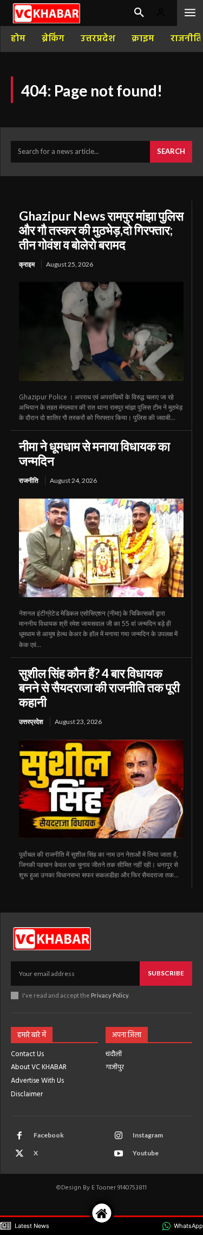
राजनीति (28, 480)
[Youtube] (118, 1153)
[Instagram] (118, 1136)
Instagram (148, 1135)
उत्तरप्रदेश (31, 721)
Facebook (49, 1135)
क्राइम (27, 264)
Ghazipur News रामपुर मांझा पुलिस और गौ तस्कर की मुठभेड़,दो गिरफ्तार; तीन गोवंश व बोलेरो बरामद (101, 230)
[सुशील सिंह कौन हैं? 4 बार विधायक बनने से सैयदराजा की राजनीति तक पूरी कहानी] (101, 789)
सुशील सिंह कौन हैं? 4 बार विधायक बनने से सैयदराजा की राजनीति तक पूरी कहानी (99, 687)
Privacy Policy (109, 995)
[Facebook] (19, 1136)
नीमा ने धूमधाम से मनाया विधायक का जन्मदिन (94, 453)
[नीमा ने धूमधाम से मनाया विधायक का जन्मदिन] (101, 548)
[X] (19, 1153)
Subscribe (166, 973)
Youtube (146, 1153)
